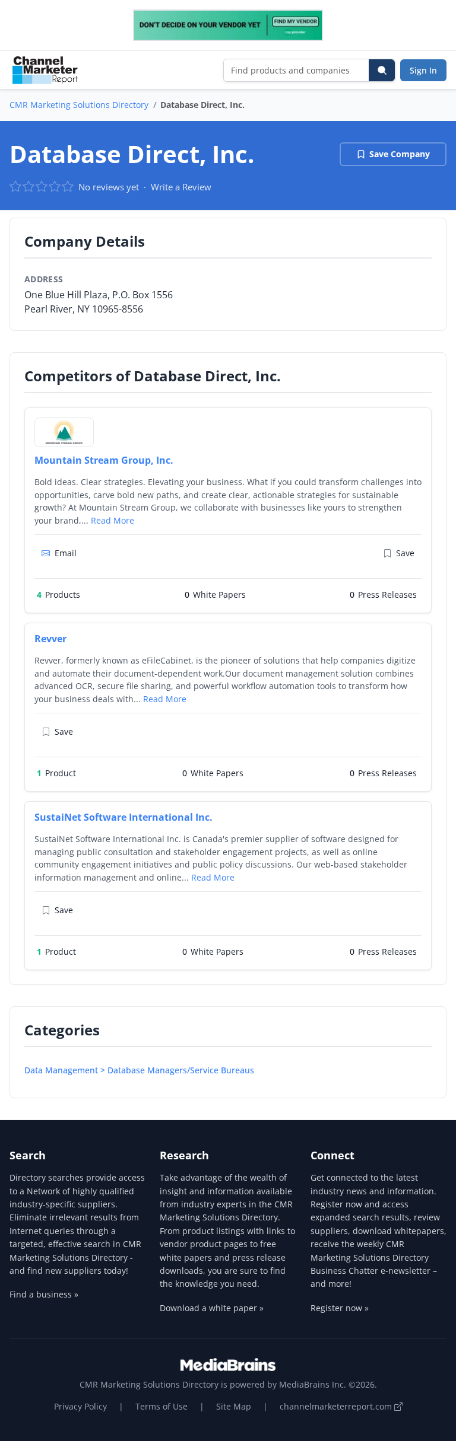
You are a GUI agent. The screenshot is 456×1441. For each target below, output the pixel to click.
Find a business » (44, 1294)
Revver (50, 638)
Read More (112, 520)
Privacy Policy (80, 1406)
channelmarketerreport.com (337, 1406)
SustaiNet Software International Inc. (123, 817)
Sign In (423, 70)
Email (66, 553)
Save (405, 553)
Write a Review (181, 187)
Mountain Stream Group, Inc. (103, 460)
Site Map (233, 1406)
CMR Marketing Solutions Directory (79, 104)
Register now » (340, 1308)
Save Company (399, 154)
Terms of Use (161, 1406)
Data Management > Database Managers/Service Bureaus (139, 1070)
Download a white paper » (212, 1308)
